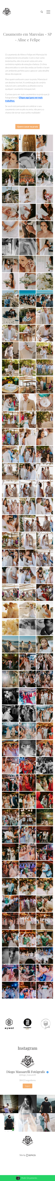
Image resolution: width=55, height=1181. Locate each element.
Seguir (27, 1086)
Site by (22, 1155)
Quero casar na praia (27, 126)
